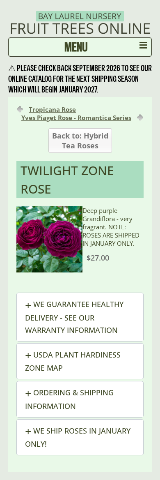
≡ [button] (143, 46)
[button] (80, 317)
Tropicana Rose (52, 109)
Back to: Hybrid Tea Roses (80, 140)
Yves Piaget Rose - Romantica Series (76, 117)
